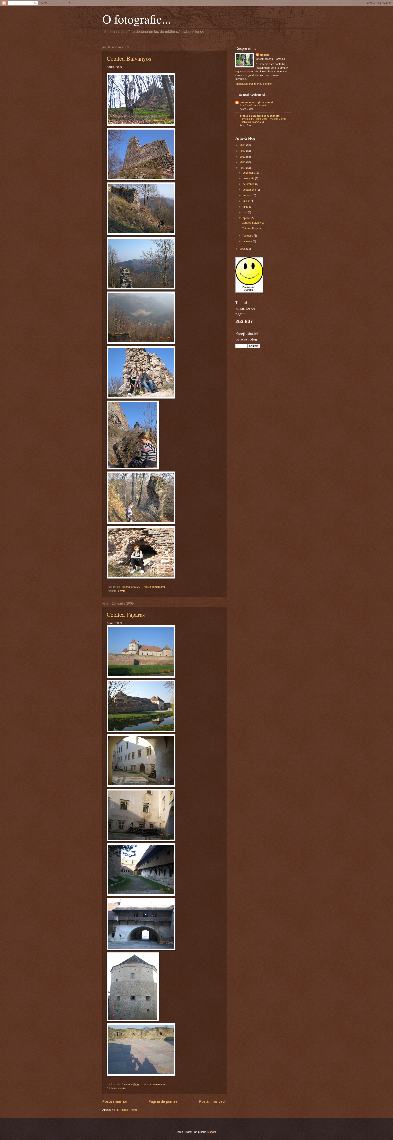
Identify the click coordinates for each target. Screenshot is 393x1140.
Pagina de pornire (162, 1101)
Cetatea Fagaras (126, 614)
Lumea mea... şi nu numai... (257, 102)
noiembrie (249, 178)
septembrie (250, 189)
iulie (245, 201)
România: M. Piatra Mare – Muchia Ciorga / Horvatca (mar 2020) (263, 120)
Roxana (264, 54)
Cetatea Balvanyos (129, 58)
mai (245, 212)
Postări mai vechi (213, 1101)
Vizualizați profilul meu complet (253, 83)
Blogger (211, 1131)
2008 (243, 248)
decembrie (249, 172)
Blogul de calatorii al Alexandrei (260, 115)
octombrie (249, 184)
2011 (243, 156)
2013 (243, 145)
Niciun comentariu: (154, 586)
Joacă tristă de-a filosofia (253, 105)
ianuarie (248, 241)
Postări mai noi (114, 1101)
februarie (248, 235)
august (247, 195)
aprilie (247, 218)
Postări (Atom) (128, 1109)
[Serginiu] (249, 291)
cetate (121, 590)
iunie (246, 206)
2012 (243, 151)
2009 (243, 168)
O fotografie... (136, 19)
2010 (243, 162)
